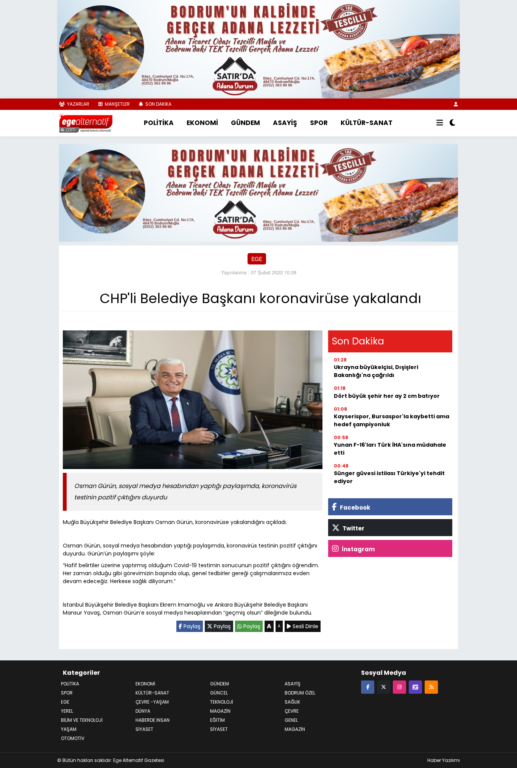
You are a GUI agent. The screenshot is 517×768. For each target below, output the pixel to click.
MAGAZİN (220, 711)
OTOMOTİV (72, 738)
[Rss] (431, 686)
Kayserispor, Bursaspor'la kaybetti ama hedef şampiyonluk (391, 420)
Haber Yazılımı (443, 760)
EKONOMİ (202, 122)
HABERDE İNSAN (152, 720)
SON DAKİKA (157, 104)
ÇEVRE (292, 711)
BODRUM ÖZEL (300, 693)
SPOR (319, 122)
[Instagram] (399, 686)
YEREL (67, 711)
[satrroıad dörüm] (258, 192)
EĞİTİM (217, 720)
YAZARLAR (77, 104)
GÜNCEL (219, 693)
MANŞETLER (117, 104)
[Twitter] (383, 686)
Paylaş (191, 626)
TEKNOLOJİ (221, 702)
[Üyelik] (456, 104)
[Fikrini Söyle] (415, 686)
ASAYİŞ (285, 122)
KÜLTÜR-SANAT (366, 122)
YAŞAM (68, 729)
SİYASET (144, 729)
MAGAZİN (295, 729)
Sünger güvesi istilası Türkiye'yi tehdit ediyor (389, 477)
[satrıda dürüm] (258, 48)
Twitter (352, 528)
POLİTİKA (159, 122)
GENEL (291, 720)
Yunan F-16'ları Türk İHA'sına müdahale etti (390, 449)
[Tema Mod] (452, 123)
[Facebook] (367, 686)
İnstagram (358, 549)
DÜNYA (142, 711)
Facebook (354, 507)
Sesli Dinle (304, 626)
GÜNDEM (245, 122)
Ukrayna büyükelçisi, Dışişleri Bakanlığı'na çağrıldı (376, 371)
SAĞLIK (292, 702)
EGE (256, 259)
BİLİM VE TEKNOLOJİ (82, 720)
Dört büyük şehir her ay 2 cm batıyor (387, 396)
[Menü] (439, 123)
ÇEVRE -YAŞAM (152, 702)
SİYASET (219, 729)
